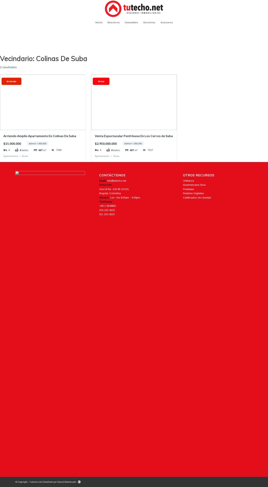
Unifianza (188, 180)
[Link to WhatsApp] (250, 9)
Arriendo (11, 81)
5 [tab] (50, 127)
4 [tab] (46, 127)
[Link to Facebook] (232, 9)
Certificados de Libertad (197, 197)
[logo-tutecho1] (134, 8)
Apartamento (10, 156)
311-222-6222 (107, 214)
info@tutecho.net (116, 180)
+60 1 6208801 (107, 205)
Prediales (188, 189)
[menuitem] (99, 22)
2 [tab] (39, 127)
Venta (25, 156)
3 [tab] (43, 127)
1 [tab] (35, 127)
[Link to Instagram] (238, 9)
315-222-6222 (107, 210)
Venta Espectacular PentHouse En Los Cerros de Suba (134, 136)
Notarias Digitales (193, 193)
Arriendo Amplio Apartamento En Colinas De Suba (39, 136)
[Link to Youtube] (244, 9)
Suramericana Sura (194, 184)
